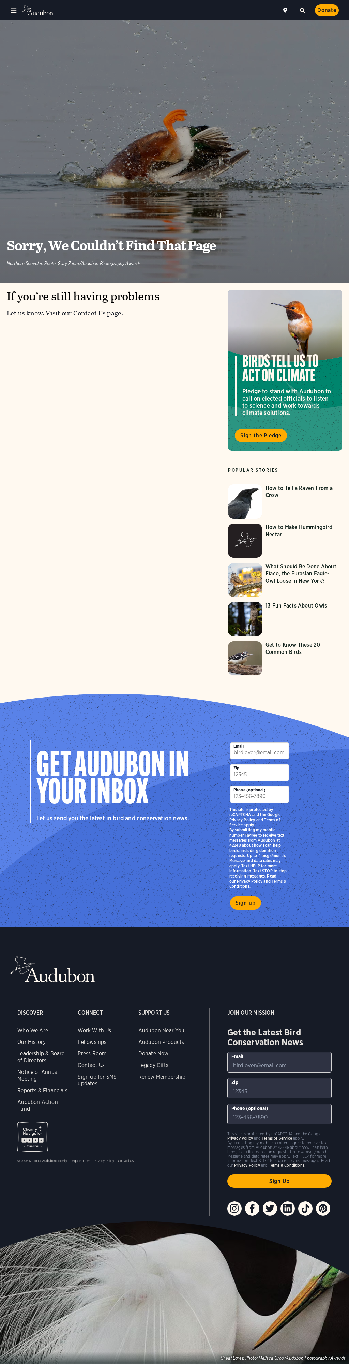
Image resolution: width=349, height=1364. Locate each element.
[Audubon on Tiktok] (305, 1208)
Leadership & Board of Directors (41, 1057)
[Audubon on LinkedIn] (287, 1208)
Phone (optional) (249, 789)
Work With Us (94, 1030)
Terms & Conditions (286, 1165)
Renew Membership (162, 1077)
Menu (13, 10)
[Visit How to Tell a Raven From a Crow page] (285, 501)
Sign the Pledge (261, 435)
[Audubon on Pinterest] (323, 1208)
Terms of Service (277, 1138)
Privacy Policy (250, 881)
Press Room (92, 1053)
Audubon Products (161, 1042)
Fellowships (92, 1042)
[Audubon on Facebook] (252, 1208)
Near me (286, 10)
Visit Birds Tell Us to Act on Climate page (285, 370)
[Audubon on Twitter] (270, 1208)
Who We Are (32, 1030)
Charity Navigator (32, 1137)
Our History (31, 1042)
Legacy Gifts (153, 1065)
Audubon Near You (161, 1030)
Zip (236, 767)
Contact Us (91, 1065)
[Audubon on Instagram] (234, 1208)
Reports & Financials (42, 1090)
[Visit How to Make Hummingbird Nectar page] (285, 541)
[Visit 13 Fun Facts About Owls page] (285, 619)
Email (238, 746)
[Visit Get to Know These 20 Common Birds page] (285, 658)
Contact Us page (97, 313)
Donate (326, 10)
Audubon (37, 10)
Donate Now (153, 1053)
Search (302, 9)
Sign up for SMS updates (97, 1080)
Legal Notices (80, 1161)
